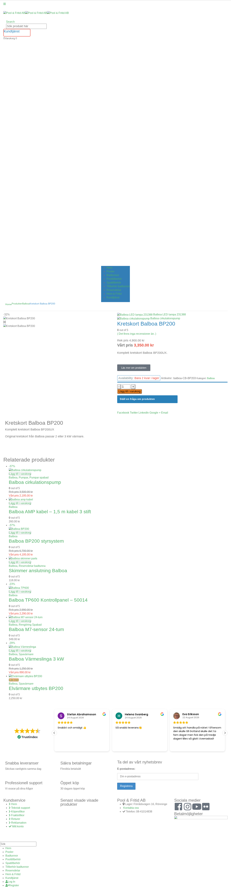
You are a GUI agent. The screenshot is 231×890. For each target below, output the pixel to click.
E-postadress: (126, 768)
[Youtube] (196, 806)
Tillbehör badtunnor (118, 286)
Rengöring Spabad (30, 624)
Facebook (123, 412)
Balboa (211, 378)
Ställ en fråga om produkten (137, 399)
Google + (154, 412)
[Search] (48, 26)
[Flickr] (206, 806)
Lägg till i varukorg (130, 391)
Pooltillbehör (114, 278)
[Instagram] (187, 806)
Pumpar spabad (39, 477)
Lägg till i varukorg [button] (20, 473)
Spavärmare (26, 654)
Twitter (134, 412)
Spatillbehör (114, 282)
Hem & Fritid (114, 293)
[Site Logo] (36, 12)
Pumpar (23, 477)
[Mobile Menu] (4, 4)
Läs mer (14, 679)
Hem (109, 267)
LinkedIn (143, 412)
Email (164, 412)
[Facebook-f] (178, 806)
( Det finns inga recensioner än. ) (136, 333)
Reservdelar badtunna (32, 565)
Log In (11, 881)
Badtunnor (113, 275)
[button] (10, 21)
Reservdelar (114, 290)
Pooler (110, 271)
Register (14, 885)
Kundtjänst (113, 297)
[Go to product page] (118, 499)
